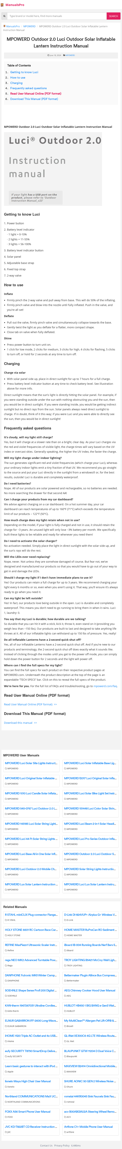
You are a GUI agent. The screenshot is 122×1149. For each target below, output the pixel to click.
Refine (10, 950)
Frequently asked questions (28, 88)
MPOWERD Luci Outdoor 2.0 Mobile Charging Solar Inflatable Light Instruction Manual (58, 869)
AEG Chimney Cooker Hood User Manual (89, 990)
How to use (17, 77)
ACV (68, 1116)
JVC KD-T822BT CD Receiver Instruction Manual (34, 1126)
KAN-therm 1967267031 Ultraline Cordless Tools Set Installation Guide (47, 1005)
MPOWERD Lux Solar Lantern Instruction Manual (35, 884)
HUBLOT (70, 1011)
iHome (10, 1041)
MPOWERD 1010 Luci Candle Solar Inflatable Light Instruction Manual (47, 793)
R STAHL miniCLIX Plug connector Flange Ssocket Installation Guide (46, 914)
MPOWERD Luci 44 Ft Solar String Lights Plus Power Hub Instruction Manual (52, 838)
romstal (70, 1101)
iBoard (69, 950)
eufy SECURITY (14, 1056)
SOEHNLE (12, 995)
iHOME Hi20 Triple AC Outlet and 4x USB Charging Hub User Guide (46, 1035)
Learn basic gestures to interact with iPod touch (34, 1066)
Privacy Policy (61, 1145)
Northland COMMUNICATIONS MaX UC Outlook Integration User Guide (50, 1096)
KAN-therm (13, 1011)
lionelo (10, 1086)
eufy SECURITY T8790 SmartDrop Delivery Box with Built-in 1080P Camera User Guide (57, 1051)
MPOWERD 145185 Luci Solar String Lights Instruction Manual (42, 823)
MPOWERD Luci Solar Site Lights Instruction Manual (37, 763)
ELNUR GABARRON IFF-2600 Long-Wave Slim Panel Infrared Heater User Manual (55, 1020)
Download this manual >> (20, 723)
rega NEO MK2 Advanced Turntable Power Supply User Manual (44, 960)
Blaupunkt (71, 1056)
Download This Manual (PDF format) (34, 99)
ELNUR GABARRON (16, 1026)
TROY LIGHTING (74, 965)
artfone (70, 1132)
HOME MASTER (74, 935)
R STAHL (11, 920)
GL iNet (70, 1041)
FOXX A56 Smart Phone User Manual (27, 1111)
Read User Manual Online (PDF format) (35, 93)
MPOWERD (29, 26)
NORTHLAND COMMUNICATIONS (23, 1101)
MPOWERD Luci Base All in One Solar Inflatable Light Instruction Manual (49, 854)
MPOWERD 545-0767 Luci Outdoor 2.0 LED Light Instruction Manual (47, 808)
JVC (9, 1132)
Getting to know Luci (24, 72)
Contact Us (46, 1145)
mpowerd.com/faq (105, 686)
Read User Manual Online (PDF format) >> (30, 704)
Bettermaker (72, 980)
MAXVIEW (71, 1071)
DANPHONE (13, 980)
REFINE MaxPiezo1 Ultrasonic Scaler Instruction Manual (39, 945)
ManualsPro (15, 5)
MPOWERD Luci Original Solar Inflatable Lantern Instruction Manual (46, 778)
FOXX (10, 1116)
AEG (68, 995)
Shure (69, 1086)
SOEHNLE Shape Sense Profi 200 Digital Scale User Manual (41, 990)
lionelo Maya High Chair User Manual (28, 1081)
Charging (16, 83)
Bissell (69, 1026)
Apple (10, 1071)
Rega (9, 965)
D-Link (69, 920)
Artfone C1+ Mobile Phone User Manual (88, 1126)
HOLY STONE (13, 935)
